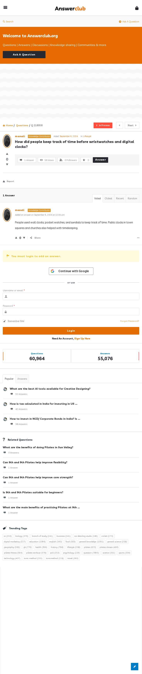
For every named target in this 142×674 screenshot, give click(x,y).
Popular (9, 378)
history (57, 547)
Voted (97, 198)
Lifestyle (87, 136)
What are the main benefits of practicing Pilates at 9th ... (41, 507)
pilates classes (109, 547)
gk (28, 547)
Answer (100, 159)
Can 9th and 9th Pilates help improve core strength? (38, 477)
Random (132, 198)
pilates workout (36, 552)
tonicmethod (55, 558)
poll (55, 552)
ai (8, 536)
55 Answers (21, 394)
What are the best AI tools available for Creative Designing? (50, 388)
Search (9, 21)
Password (9, 305)
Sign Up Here (82, 338)
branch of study (42, 536)
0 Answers (13, 452)
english (55, 541)
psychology (71, 552)
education (37, 541)
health (41, 547)
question (91, 552)
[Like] (7, 154)
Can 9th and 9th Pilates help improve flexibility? (35, 462)
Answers (22, 378)
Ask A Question (130, 21)
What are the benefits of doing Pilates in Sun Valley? (38, 447)
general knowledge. (91, 541)
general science (117, 541)
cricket (107, 536)
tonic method (33, 558)
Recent (120, 198)
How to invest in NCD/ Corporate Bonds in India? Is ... (45, 418)
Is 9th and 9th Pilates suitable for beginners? (33, 492)
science (109, 552)
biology (21, 536)
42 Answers (21, 409)
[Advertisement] (71, 92)
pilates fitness (13, 552)
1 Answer (13, 467)
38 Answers (21, 424)
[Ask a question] (134, 666)
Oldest (108, 198)
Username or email (14, 290)
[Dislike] (7, 164)
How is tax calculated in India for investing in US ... (43, 403)
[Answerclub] (72, 8)
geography (12, 547)
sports (124, 552)
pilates (90, 547)
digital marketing (15, 541)
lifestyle (73, 547)
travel (72, 558)
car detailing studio (86, 536)
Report (10, 181)
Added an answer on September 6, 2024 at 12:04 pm (40, 215)
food (71, 541)
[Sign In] (136, 8)
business (64, 536)
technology (12, 558)
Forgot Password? (129, 321)
